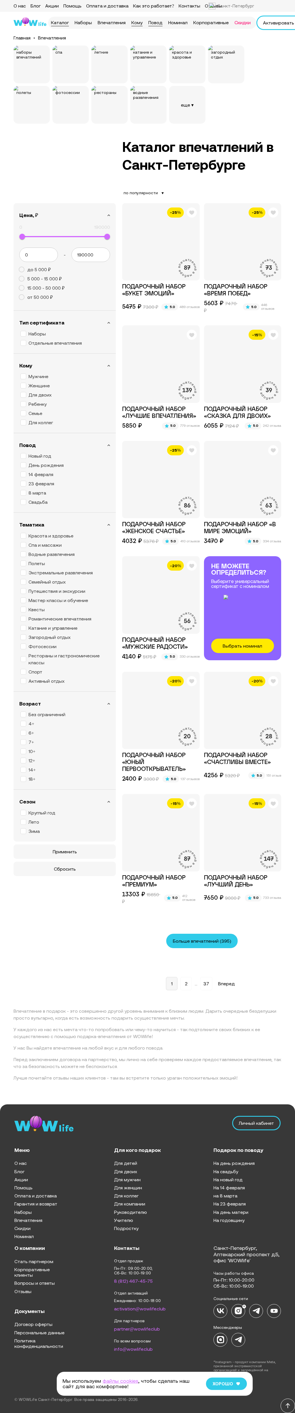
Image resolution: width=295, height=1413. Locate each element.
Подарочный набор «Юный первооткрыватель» (154, 762)
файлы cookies (120, 1381)
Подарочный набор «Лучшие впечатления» (159, 412)
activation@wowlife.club (140, 1308)
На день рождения (234, 1163)
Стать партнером (33, 1261)
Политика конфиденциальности (38, 1343)
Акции (52, 5)
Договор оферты (33, 1324)
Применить (65, 851)
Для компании (129, 1203)
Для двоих (125, 1171)
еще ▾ (187, 104)
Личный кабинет (256, 1123)
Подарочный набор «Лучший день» (235, 881)
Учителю (123, 1220)
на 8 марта (225, 1195)
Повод (155, 22)
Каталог (60, 22)
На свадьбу (225, 1171)
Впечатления (112, 22)
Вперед (226, 983)
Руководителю (130, 1212)
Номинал (178, 22)
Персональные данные (39, 1332)
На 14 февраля (229, 1187)
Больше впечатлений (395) (202, 941)
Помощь (72, 5)
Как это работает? (153, 5)
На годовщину (229, 1220)
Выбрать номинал (242, 645)
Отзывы (22, 1291)
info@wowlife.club (133, 1349)
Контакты (189, 5)
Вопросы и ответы (34, 1283)
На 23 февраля (229, 1203)
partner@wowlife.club (137, 1328)
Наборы (83, 22)
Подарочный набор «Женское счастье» (154, 528)
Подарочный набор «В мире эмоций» (240, 528)
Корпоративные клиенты (32, 1272)
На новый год (228, 1179)
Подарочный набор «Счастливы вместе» (237, 758)
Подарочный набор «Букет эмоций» (154, 290)
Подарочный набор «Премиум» (154, 881)
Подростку (126, 1228)
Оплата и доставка (107, 5)
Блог (36, 5)
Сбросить (65, 868)
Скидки (243, 22)
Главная (22, 37)
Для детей (125, 1163)
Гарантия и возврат (35, 1203)
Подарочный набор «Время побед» (235, 290)
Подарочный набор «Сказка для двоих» (237, 412)
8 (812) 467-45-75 (133, 1281)
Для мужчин (127, 1179)
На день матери (230, 1212)
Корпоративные (211, 22)
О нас (20, 5)
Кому (137, 22)
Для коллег (126, 1195)
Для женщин (128, 1187)
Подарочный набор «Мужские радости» (155, 643)
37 (206, 983)
